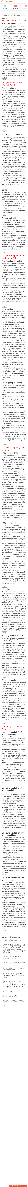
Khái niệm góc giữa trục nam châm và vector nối (14, 963)
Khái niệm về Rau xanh (10, 992)
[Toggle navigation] (26, 1)
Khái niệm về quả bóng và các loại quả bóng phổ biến (13, 969)
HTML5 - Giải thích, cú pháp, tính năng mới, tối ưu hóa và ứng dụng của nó (13, 975)
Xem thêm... (5, 1005)
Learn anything (7, 15)
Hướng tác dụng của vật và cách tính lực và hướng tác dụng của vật (13, 1001)
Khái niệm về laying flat (10, 996)
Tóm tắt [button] (4, 79)
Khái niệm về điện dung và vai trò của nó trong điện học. (13, 957)
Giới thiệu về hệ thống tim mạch (12, 940)
